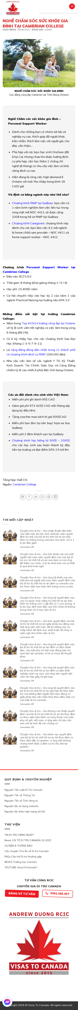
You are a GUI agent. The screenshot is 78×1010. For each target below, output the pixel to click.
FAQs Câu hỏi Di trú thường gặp (23, 856)
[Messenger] (7, 1001)
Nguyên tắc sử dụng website (21, 806)
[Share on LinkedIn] (55, 497)
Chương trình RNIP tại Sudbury (32, 203)
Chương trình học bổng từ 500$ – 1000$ (41, 440)
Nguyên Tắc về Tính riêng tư (21, 800)
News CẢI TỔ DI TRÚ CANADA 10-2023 (28, 840)
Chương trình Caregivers (28, 223)
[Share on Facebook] (29, 497)
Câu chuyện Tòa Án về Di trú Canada (27, 851)
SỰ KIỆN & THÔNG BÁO (18, 845)
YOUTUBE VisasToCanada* (21, 867)
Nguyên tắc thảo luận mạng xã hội (25, 811)
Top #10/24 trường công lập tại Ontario (48, 323)
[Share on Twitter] (36, 497)
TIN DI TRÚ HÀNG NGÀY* (19, 834)
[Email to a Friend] (42, 497)
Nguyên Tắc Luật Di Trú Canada (23, 789)
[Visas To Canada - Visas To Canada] (21, 8)
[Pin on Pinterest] (49, 497)
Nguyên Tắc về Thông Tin (20, 795)
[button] (72, 6)
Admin (48, 29)
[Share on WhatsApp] (23, 497)
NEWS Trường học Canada (21, 862)
